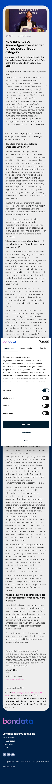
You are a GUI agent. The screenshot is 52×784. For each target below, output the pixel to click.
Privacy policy (9, 766)
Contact (6, 747)
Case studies (8, 744)
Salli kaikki (26, 424)
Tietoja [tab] (43, 348)
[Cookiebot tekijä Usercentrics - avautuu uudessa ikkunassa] (38, 341)
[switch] (45, 398)
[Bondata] (18, 721)
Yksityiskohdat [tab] (26, 348)
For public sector (9, 741)
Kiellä (26, 440)
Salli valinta (26, 432)
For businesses (9, 738)
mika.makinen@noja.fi (15, 679)
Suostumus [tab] (9, 348)
